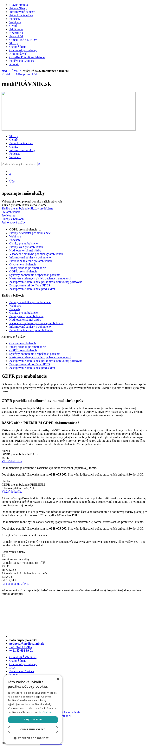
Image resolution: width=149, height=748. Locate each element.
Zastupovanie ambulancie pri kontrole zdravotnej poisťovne (45, 282)
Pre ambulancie (11, 212)
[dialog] (33, 709)
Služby (13, 43)
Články (13, 146)
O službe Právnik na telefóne (27, 57)
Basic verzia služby (13, 551)
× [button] (57, 679)
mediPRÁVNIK (12, 70)
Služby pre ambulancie (15, 208)
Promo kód (16, 36)
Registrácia (16, 32)
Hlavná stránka (18, 4)
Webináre (15, 22)
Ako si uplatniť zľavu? (15, 583)
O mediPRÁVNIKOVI (23, 39)
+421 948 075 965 (20, 647)
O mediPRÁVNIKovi (22, 657)
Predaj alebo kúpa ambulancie (27, 268)
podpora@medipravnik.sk (26, 643)
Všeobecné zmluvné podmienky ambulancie (36, 254)
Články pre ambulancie (23, 243)
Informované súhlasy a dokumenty (30, 257)
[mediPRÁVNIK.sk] (69, 129)
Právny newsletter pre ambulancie (30, 233)
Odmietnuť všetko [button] (33, 729)
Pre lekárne (8, 215)
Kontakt (14, 64)
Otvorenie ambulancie (22, 264)
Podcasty (14, 18)
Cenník (13, 25)
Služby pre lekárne (41, 208)
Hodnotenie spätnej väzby (25, 250)
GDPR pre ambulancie (23, 229)
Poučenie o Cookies (21, 60)
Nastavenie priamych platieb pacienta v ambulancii (40, 278)
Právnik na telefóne (21, 15)
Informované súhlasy (22, 11)
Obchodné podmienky (23, 50)
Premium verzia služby (15, 559)
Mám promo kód (26, 74)
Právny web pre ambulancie (26, 247)
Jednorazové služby (14, 222)
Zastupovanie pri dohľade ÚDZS (29, 285)
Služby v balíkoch (13, 219)
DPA (12, 667)
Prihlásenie (16, 29)
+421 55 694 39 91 (21, 650)
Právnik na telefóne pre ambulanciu (31, 261)
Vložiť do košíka (12, 461)
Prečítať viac (46, 712)
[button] (33, 738)
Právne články (18, 8)
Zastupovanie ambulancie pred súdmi (32, 289)
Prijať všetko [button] (33, 719)
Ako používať (18, 53)
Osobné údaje (17, 46)
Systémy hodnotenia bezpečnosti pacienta (34, 275)
